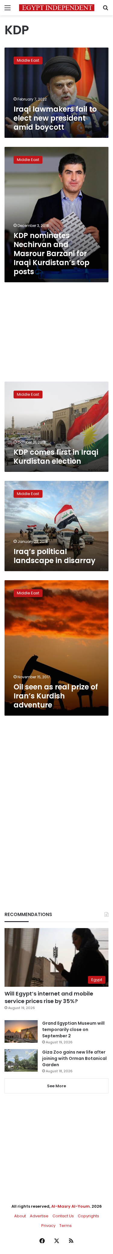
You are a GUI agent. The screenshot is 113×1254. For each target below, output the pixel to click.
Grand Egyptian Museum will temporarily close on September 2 (73, 1029)
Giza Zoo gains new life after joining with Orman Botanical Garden (74, 1058)
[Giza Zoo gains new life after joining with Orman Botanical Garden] (21, 1060)
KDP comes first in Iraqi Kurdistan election (56, 456)
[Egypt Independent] (56, 7)
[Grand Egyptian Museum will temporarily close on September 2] (21, 1031)
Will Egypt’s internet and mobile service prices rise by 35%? (49, 997)
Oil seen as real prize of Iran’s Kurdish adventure (56, 696)
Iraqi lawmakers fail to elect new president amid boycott (55, 118)
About (20, 1216)
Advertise (39, 1216)
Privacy (48, 1225)
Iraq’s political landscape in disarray (55, 555)
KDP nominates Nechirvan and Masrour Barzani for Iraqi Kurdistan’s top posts (51, 254)
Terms (65, 1225)
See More (56, 1086)
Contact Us (63, 1216)
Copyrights (88, 1216)
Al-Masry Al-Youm (70, 1206)
